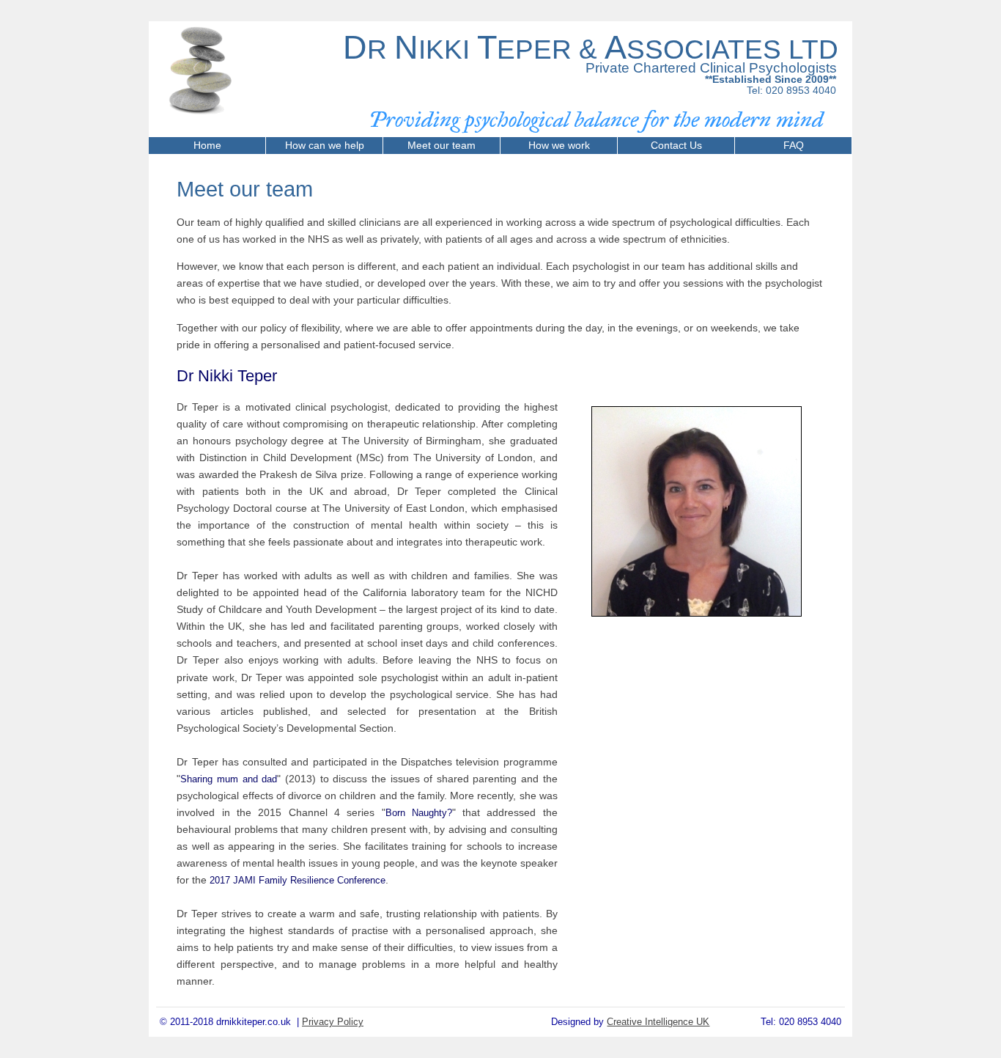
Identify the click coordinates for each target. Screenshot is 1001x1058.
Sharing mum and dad (228, 779)
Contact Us (676, 145)
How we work (559, 145)
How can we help (324, 145)
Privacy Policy (332, 1021)
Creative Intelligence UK (658, 1021)
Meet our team (441, 145)
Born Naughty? (418, 812)
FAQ (793, 145)
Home (207, 145)
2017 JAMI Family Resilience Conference (297, 880)
